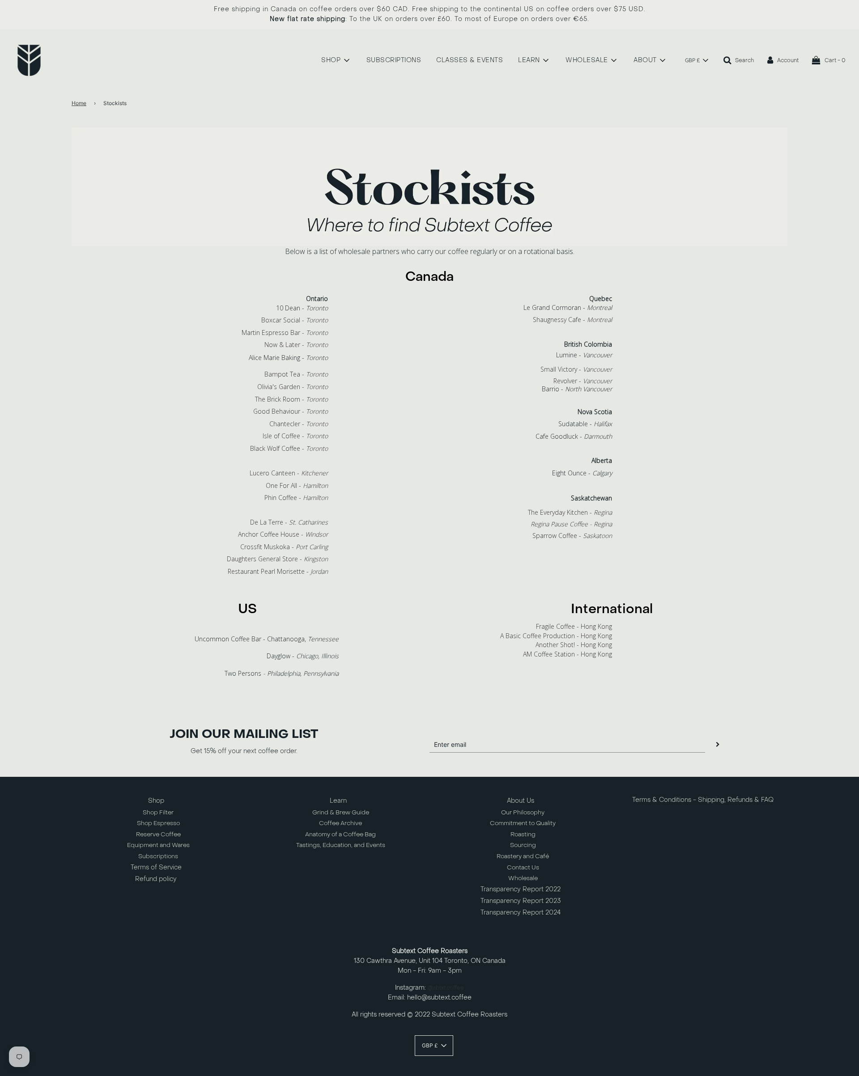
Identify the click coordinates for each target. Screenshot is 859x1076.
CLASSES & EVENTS (469, 60)
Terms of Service (156, 867)
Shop (156, 800)
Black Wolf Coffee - (289, 448)
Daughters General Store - (277, 559)
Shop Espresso (158, 823)
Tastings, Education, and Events (340, 845)
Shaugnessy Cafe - (572, 319)
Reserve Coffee (158, 834)
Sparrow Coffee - (572, 535)
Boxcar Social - (294, 320)
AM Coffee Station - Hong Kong (567, 654)
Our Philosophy (522, 812)
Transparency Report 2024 (521, 912)
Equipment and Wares (158, 845)
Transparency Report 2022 (521, 889)
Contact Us (523, 867)
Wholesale (523, 878)
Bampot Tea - (296, 374)
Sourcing (523, 845)
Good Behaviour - (290, 411)
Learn (338, 800)
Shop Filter (158, 812)
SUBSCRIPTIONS (393, 60)
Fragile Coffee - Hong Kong (574, 626)
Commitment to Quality (523, 823)
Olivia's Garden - (292, 386)
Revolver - (582, 381)
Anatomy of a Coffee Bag (340, 834)
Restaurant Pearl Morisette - (278, 571)
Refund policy (156, 879)
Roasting (523, 834)
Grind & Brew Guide (340, 812)
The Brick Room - (291, 399)
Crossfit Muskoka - (284, 546)
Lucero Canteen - (289, 473)
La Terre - (293, 522)
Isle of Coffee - (293, 436)
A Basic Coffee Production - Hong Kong (556, 635)
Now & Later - (296, 344)
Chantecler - (298, 423)
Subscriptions (158, 856)
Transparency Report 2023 (521, 901)
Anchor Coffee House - (283, 534)
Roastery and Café (523, 856)
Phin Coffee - (296, 497)
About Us (520, 800)
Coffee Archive (340, 823)
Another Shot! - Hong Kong (574, 644)
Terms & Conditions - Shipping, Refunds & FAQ (703, 800)
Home (79, 103)
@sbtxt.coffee (446, 987)
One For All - (297, 485)
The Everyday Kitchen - (570, 512)
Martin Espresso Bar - (285, 332)
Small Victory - (576, 369)
